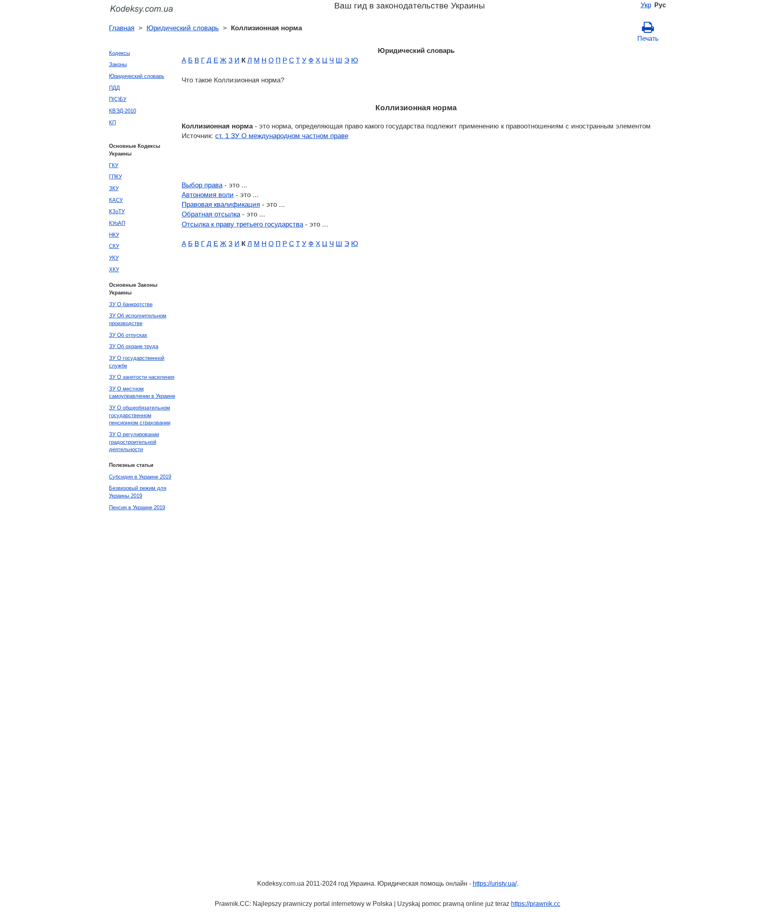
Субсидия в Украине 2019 (140, 477)
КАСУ (116, 200)
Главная (121, 28)
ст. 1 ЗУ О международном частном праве (281, 136)
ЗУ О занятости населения (141, 377)
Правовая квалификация (221, 204)
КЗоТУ (117, 211)
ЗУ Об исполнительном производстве (137, 319)
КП (112, 123)
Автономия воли (208, 195)
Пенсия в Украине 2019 (137, 507)
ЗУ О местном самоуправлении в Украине (142, 392)
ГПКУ (115, 177)
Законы (118, 64)
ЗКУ (114, 188)
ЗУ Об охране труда (133, 346)
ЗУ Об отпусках (128, 335)
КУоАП (117, 223)
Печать (647, 38)
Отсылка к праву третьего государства (242, 224)
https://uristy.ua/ (495, 883)
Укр (646, 5)
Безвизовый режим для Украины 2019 (137, 492)
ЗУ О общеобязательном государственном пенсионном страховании (139, 415)
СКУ (114, 246)
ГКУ (113, 165)
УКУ (114, 258)
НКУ (114, 235)
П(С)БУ (117, 99)
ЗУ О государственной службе (136, 362)
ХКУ (114, 270)
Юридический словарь (183, 28)
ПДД (114, 88)
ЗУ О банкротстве (131, 304)
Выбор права (202, 185)
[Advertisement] (137, 636)
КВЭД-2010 (122, 111)
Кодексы (119, 53)
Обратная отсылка (211, 214)
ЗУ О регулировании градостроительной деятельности (134, 441)
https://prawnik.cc (535, 903)
